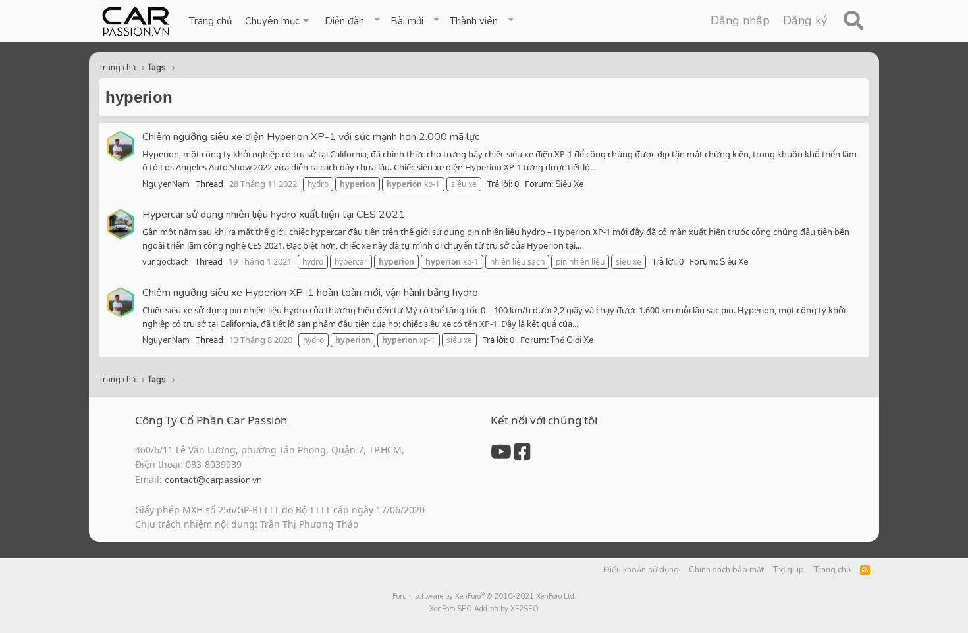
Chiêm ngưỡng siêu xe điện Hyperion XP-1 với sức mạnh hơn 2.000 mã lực (310, 137)
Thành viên (474, 21)
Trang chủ (210, 21)
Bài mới (406, 21)
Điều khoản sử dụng (641, 570)
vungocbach (165, 262)
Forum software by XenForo (484, 596)
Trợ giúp (788, 570)
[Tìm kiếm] (853, 21)
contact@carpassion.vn (213, 480)
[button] (278, 21)
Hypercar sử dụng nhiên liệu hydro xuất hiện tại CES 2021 (273, 214)
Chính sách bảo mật (726, 570)
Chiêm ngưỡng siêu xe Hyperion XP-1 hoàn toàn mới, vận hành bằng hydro (310, 293)
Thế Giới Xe (572, 340)
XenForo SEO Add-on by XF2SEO (484, 609)
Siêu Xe (569, 184)
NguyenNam (166, 184)
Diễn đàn (344, 21)
